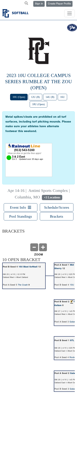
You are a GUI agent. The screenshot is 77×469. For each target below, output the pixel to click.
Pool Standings (20, 216)
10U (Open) (19, 97)
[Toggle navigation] (69, 13)
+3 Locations (52, 197)
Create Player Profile (59, 3)
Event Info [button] (19, 207)
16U (62, 97)
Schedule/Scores (56, 207)
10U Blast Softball (28, 266)
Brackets (56, 216)
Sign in (39, 3)
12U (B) (35, 97)
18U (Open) (38, 104)
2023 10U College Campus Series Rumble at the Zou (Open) (38, 81)
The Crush (23, 284)
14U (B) (50, 97)
